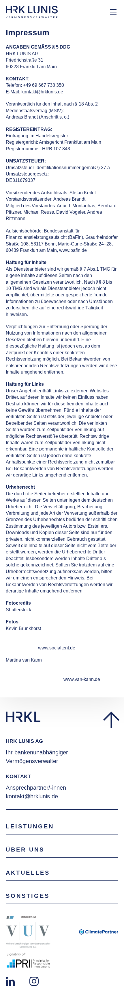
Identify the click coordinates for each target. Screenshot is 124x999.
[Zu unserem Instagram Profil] (34, 981)
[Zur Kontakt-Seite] (93, 12)
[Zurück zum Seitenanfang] (110, 720)
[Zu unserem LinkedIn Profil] (10, 981)
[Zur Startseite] (32, 12)
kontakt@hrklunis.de (32, 796)
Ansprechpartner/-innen (36, 787)
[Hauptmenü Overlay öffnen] (113, 12)
